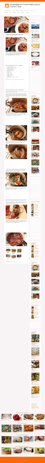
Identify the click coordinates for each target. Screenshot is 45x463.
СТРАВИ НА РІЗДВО (35, 138)
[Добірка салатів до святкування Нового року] (32, 213)
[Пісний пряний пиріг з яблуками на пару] (39, 438)
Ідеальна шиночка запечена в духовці (6, 432)
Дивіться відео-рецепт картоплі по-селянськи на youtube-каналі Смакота (15, 79)
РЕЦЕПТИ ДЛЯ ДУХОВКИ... (22, 423)
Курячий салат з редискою (8, 261)
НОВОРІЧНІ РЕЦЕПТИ (33, 243)
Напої (35, 10)
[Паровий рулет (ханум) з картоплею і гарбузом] (28, 439)
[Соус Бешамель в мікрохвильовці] (28, 450)
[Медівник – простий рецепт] (28, 428)
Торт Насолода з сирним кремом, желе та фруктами (36, 205)
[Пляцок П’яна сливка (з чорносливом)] (35, 129)
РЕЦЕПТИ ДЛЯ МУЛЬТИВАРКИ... (22, 412)
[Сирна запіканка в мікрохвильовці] (17, 450)
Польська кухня (33, 406)
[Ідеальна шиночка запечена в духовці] (35, 162)
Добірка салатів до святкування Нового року (36, 213)
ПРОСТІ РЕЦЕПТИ (35, 305)
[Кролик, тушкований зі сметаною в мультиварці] (6, 416)
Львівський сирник (20, 457)
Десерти (17, 10)
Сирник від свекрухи (15, 432)
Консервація (14, 12)
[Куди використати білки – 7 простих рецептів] (35, 155)
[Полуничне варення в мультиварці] (17, 417)
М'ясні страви (7, 260)
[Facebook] (22, 0)
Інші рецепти (27, 12)
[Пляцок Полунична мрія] (35, 141)
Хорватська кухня (32, 408)
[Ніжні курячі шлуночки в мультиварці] (28, 417)
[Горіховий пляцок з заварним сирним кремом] (32, 256)
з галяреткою (37, 408)
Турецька (38, 406)
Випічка (18, 12)
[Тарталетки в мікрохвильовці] (6, 451)
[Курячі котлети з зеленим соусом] (17, 439)
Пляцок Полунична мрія (34, 144)
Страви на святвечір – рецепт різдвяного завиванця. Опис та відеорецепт (35, 125)
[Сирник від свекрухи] (35, 170)
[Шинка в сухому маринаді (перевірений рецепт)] (39, 427)
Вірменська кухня (33, 404)
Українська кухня (34, 407)
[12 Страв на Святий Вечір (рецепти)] (35, 108)
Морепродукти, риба (7, 10)
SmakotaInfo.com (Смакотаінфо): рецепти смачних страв (25, 5)
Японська (35, 408)
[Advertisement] (16, 60)
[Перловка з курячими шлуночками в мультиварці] (39, 417)
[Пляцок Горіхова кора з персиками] (32, 249)
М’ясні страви (13, 10)
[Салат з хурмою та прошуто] (32, 210)
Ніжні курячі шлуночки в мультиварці (28, 420)
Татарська (36, 406)
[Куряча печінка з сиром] (39, 450)
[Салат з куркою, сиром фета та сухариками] (32, 207)
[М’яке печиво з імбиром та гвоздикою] (32, 246)
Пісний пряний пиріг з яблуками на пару (39, 441)
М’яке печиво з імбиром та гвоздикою (36, 246)
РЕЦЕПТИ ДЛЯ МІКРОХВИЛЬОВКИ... (22, 446)
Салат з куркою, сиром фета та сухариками (36, 207)
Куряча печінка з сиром (37, 454)
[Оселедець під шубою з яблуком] (32, 215)
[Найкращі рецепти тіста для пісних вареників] (35, 101)
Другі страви (6, 12)
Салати (10, 12)
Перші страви (21, 10)
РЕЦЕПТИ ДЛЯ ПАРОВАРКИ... (22, 434)
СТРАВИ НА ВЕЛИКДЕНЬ (33, 96)
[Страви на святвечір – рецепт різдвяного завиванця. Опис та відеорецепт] (35, 121)
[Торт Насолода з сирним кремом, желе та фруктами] (32, 205)
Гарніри (28, 10)
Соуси (25, 10)
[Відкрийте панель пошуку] (5, 14)
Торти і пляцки (22, 12)
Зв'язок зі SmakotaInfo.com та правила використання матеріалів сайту (22, 460)
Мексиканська (32, 405)
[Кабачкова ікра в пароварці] (6, 440)
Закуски (32, 10)
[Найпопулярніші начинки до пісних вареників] (35, 115)
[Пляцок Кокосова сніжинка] (32, 254)
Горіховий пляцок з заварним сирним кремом (36, 256)
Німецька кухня (35, 405)
